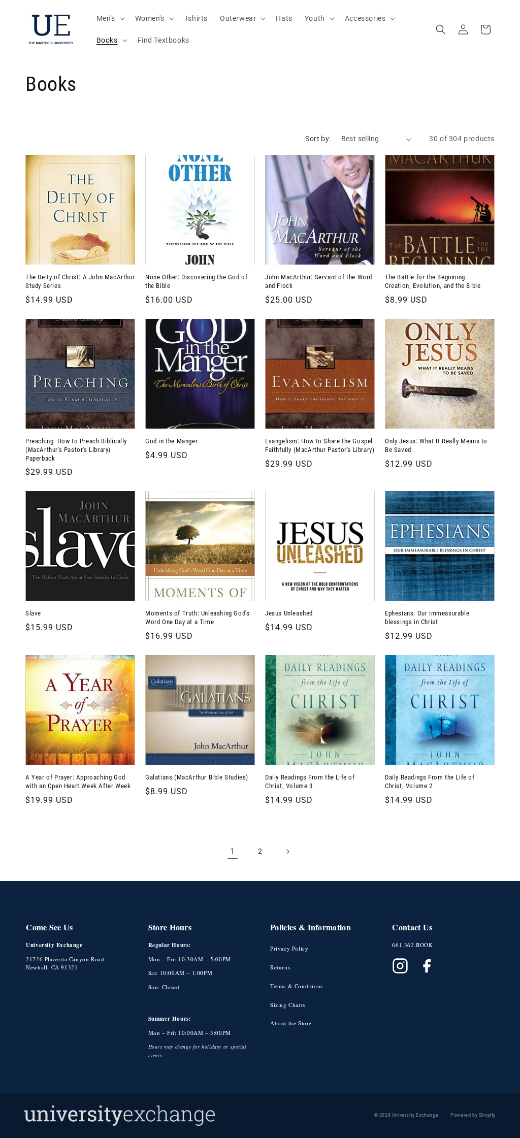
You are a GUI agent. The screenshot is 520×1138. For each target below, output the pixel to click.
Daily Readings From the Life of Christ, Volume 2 (430, 781)
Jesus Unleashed (289, 613)
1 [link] (232, 851)
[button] (109, 18)
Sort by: (318, 139)
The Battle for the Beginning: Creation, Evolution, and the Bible (432, 281)
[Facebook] (426, 966)
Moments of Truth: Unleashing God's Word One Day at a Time (197, 617)
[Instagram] (400, 966)
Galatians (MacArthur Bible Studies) (196, 777)
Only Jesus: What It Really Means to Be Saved (436, 445)
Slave (33, 613)
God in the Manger (171, 441)
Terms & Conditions (296, 986)
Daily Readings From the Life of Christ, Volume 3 (310, 781)
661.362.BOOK (412, 945)
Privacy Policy (289, 948)
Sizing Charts (287, 1005)
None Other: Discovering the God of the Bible (196, 281)
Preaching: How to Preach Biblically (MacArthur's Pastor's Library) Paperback (76, 449)
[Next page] (287, 851)
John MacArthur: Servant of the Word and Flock (318, 281)
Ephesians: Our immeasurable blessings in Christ (427, 617)
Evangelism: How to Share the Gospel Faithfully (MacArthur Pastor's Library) (319, 445)
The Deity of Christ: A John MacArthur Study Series (80, 281)
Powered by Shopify (473, 1115)
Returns (280, 967)
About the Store (291, 1023)
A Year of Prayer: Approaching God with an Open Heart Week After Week (78, 781)
